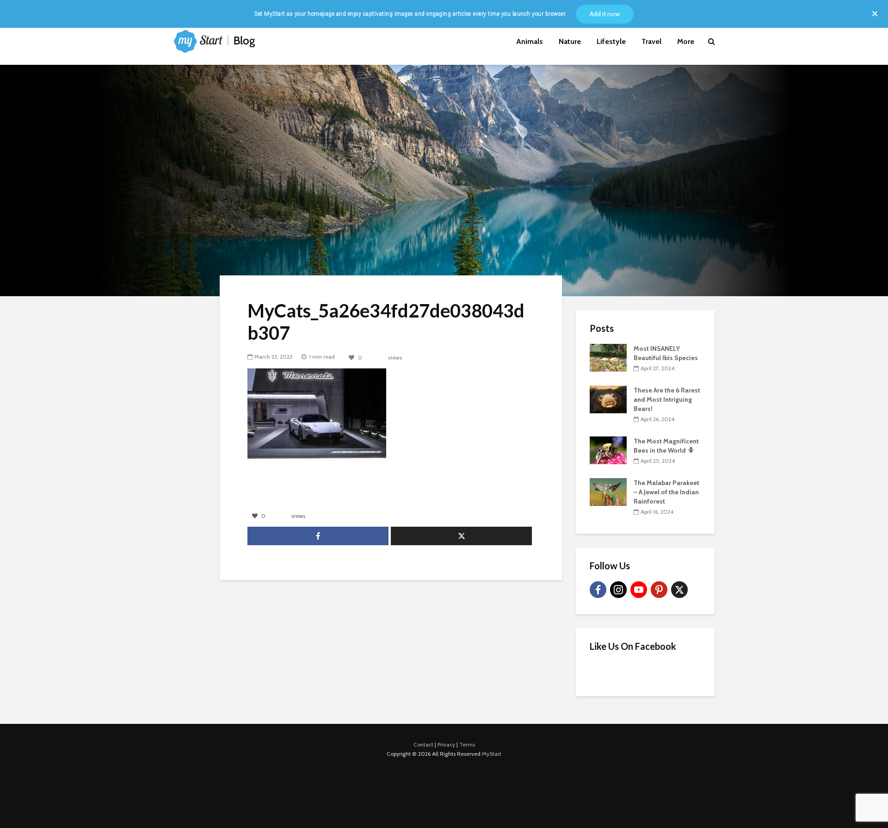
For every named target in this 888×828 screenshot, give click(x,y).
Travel (651, 41)
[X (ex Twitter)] (679, 589)
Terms (467, 744)
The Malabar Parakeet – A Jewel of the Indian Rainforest (666, 492)
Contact (423, 744)
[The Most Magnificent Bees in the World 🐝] (608, 449)
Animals (529, 41)
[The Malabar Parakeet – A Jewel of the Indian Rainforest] (608, 491)
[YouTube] (638, 589)
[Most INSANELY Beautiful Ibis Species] (608, 357)
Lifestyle (611, 41)
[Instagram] (618, 589)
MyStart (491, 753)
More (685, 41)
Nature (570, 41)
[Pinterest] (659, 589)
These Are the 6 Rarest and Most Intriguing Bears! (667, 399)
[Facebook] (598, 589)
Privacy (446, 744)
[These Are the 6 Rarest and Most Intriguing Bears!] (608, 398)
